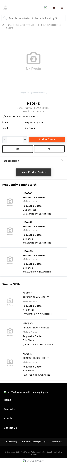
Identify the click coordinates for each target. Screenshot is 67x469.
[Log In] (46, 8)
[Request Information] (17, 149)
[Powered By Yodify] (33, 463)
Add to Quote (47, 139)
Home (7, 399)
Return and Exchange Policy (34, 442)
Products (9, 409)
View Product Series (33, 172)
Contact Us (10, 427)
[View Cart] (54, 8)
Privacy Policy (12, 442)
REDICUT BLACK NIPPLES (37, 108)
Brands (8, 418)
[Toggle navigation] (62, 8)
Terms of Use (56, 442)
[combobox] (33, 18)
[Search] (4, 18)
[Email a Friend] (49, 148)
